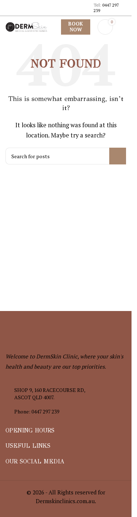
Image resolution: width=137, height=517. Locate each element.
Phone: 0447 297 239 (36, 411)
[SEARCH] (117, 156)
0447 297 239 (106, 7)
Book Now (75, 26)
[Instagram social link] (14, 13)
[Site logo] (26, 26)
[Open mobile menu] (123, 27)
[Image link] (45, 330)
